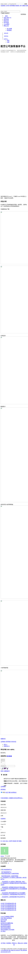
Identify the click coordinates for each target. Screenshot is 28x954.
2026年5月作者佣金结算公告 (8, 906)
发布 (6, 33)
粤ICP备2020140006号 (14, 950)
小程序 (10, 841)
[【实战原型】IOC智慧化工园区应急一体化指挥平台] (14, 879)
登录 (8, 40)
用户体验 (18, 841)
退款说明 (3, 921)
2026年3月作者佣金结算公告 (8, 910)
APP (20, 5)
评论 (5, 744)
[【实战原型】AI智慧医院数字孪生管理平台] (13, 894)
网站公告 (6, 25)
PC (1, 841)
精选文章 (6, 20)
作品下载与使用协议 (10, 792)
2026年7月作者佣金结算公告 (8, 903)
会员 (6, 39)
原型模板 (12, 5)
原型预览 (8, 741)
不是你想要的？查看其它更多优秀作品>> (12, 798)
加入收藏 (9, 28)
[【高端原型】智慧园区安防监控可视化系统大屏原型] (14, 884)
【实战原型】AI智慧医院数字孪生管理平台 (13, 896)
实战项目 (3, 5)
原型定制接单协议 (6, 924)
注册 (8, 42)
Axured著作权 (4, 950)
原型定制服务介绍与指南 (7, 929)
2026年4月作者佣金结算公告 (8, 908)
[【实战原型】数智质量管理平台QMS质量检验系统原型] (14, 890)
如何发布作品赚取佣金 (7, 923)
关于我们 (3, 931)
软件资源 (6, 22)
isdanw (2, 856)
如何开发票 (4, 919)
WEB (3, 841)
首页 (6, 16)
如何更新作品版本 (6, 926)
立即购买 (3, 741)
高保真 (17, 5)
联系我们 (9, 30)
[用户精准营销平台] (6, 869)
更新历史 (7, 746)
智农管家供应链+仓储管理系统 (9, 876)
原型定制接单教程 (6, 928)
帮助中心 (14, 943)
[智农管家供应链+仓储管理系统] (10, 873)
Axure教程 (6, 24)
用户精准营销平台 (6, 872)
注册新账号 (6, 771)
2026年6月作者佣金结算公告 (8, 905)
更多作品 (13, 741)
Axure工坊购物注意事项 (7, 916)
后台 (7, 841)
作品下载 (7, 17)
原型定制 (6, 19)
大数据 (24, 5)
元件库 (8, 5)
